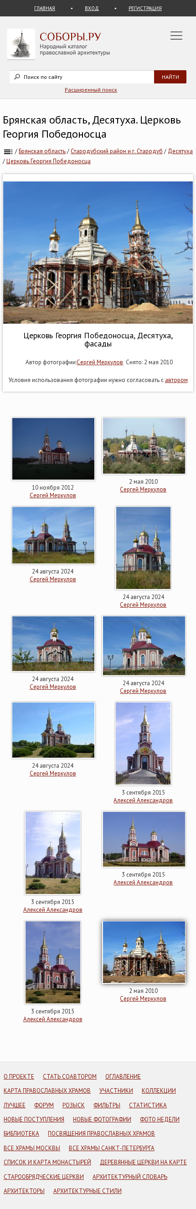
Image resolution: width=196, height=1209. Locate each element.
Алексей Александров (143, 800)
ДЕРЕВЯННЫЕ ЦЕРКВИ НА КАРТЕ (143, 1162)
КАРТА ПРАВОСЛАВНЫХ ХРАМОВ (47, 1091)
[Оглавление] (8, 151)
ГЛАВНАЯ (44, 8)
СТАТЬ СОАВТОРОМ (70, 1076)
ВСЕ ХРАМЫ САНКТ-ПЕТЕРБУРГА (112, 1148)
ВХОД (92, 8)
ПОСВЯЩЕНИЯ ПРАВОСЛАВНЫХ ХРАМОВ (101, 1133)
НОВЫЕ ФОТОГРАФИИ (102, 1119)
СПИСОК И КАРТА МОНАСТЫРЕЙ (47, 1162)
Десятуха (180, 151)
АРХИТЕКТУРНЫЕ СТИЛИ (87, 1191)
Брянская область (42, 151)
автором (176, 380)
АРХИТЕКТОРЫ (24, 1191)
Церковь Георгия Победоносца (48, 161)
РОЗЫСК (73, 1105)
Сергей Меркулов (100, 362)
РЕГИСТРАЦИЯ (145, 8)
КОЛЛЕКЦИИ (159, 1091)
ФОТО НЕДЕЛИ (160, 1119)
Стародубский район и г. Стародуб (117, 151)
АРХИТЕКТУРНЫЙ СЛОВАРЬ (130, 1177)
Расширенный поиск (91, 89)
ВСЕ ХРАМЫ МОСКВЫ (32, 1148)
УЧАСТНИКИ (116, 1091)
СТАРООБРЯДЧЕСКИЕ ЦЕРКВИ (44, 1177)
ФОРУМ (44, 1105)
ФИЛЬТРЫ (106, 1105)
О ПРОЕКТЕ (19, 1076)
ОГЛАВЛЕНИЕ (123, 1076)
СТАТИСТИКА (148, 1105)
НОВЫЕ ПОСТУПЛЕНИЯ (34, 1119)
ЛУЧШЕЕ (15, 1105)
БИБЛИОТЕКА (21, 1133)
